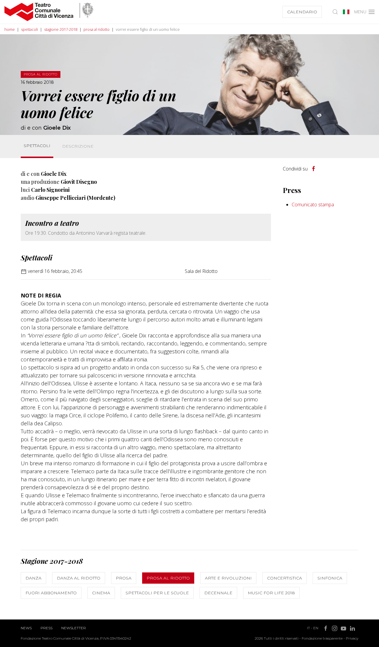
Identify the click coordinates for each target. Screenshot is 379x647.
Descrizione (78, 146)
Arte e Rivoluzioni (228, 578)
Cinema (101, 593)
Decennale (218, 593)
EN (315, 628)
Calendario (302, 12)
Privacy (352, 638)
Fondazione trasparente (322, 638)
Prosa (123, 578)
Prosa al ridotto (168, 578)
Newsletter (73, 628)
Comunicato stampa (313, 204)
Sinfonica (329, 578)
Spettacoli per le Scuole (157, 593)
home (9, 29)
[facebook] (314, 169)
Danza (33, 578)
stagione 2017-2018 (60, 29)
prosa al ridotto (96, 29)
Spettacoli (37, 145)
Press (46, 628)
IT (308, 628)
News (26, 628)
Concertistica (284, 578)
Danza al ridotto (78, 578)
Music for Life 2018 (271, 593)
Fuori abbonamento (51, 593)
